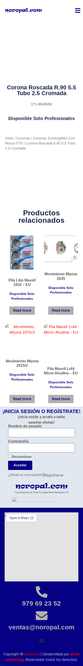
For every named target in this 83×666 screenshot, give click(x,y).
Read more (22, 310)
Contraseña (18, 441)
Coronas (23, 138)
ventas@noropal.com (41, 627)
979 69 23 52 (41, 603)
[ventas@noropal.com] (41, 616)
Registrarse (53, 475)
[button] (41, 641)
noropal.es (31, 654)
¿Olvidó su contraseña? (25, 475)
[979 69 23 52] (41, 592)
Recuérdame (21, 456)
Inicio (9, 138)
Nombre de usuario (25, 426)
